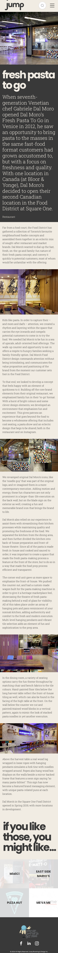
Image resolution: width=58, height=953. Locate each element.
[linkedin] (29, 944)
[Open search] (42, 5)
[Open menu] (52, 5)
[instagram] (37, 944)
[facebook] (21, 944)
